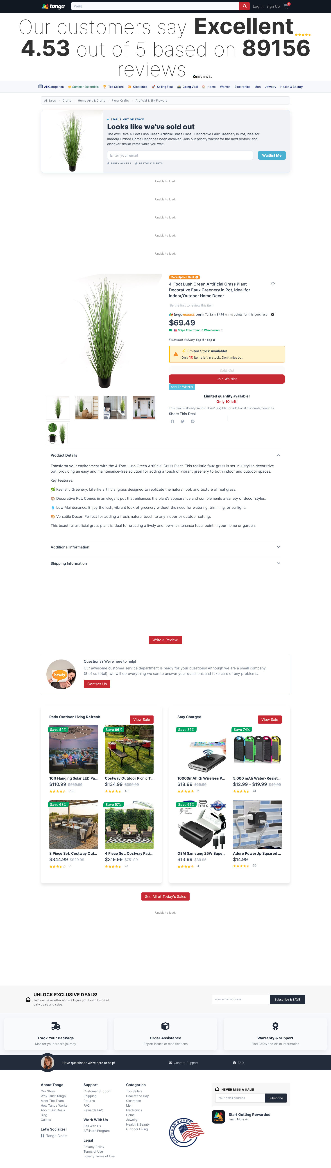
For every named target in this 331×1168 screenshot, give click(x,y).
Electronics (242, 86)
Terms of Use (93, 1151)
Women (225, 86)
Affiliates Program (97, 1131)
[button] (272, 314)
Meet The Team (52, 1101)
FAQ (241, 1063)
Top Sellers (113, 86)
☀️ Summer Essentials (83, 86)
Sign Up (273, 6)
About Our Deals (53, 1110)
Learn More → (238, 1119)
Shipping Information (69, 563)
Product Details (64, 455)
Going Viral (187, 86)
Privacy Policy (94, 1147)
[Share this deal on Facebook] (173, 421)
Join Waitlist (227, 379)
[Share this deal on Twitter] (183, 421)
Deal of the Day (137, 1096)
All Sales (50, 100)
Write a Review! (165, 640)
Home (209, 86)
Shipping (90, 1096)
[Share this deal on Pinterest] (193, 421)
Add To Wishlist (182, 387)
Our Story (48, 1091)
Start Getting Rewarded (249, 1114)
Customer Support (97, 1091)
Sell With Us (92, 1126)
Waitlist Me (272, 155)
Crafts (67, 100)
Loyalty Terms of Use (99, 1156)
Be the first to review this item (191, 305)
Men (257, 86)
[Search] (244, 6)
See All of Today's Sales (165, 896)
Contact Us (97, 684)
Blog (44, 1115)
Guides (46, 1120)
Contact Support (186, 1063)
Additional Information (70, 547)
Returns (89, 1101)
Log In (258, 6)
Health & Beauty (291, 86)
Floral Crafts (120, 100)
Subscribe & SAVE (287, 999)
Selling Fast (162, 86)
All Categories (53, 86)
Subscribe (276, 1098)
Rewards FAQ (93, 1110)
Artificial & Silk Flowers (151, 100)
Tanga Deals (56, 1135)
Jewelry (270, 86)
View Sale (141, 719)
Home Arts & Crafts (91, 100)
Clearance (137, 86)
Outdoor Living (137, 1129)
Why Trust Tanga (53, 1096)
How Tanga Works (54, 1105)
